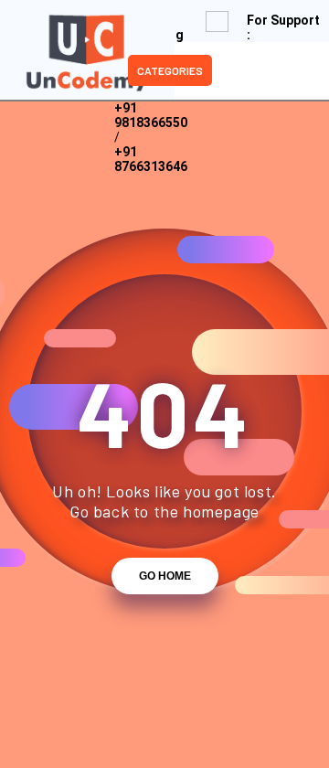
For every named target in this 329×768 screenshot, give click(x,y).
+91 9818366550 (150, 115)
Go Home (165, 576)
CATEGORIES (170, 70)
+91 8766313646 (150, 159)
